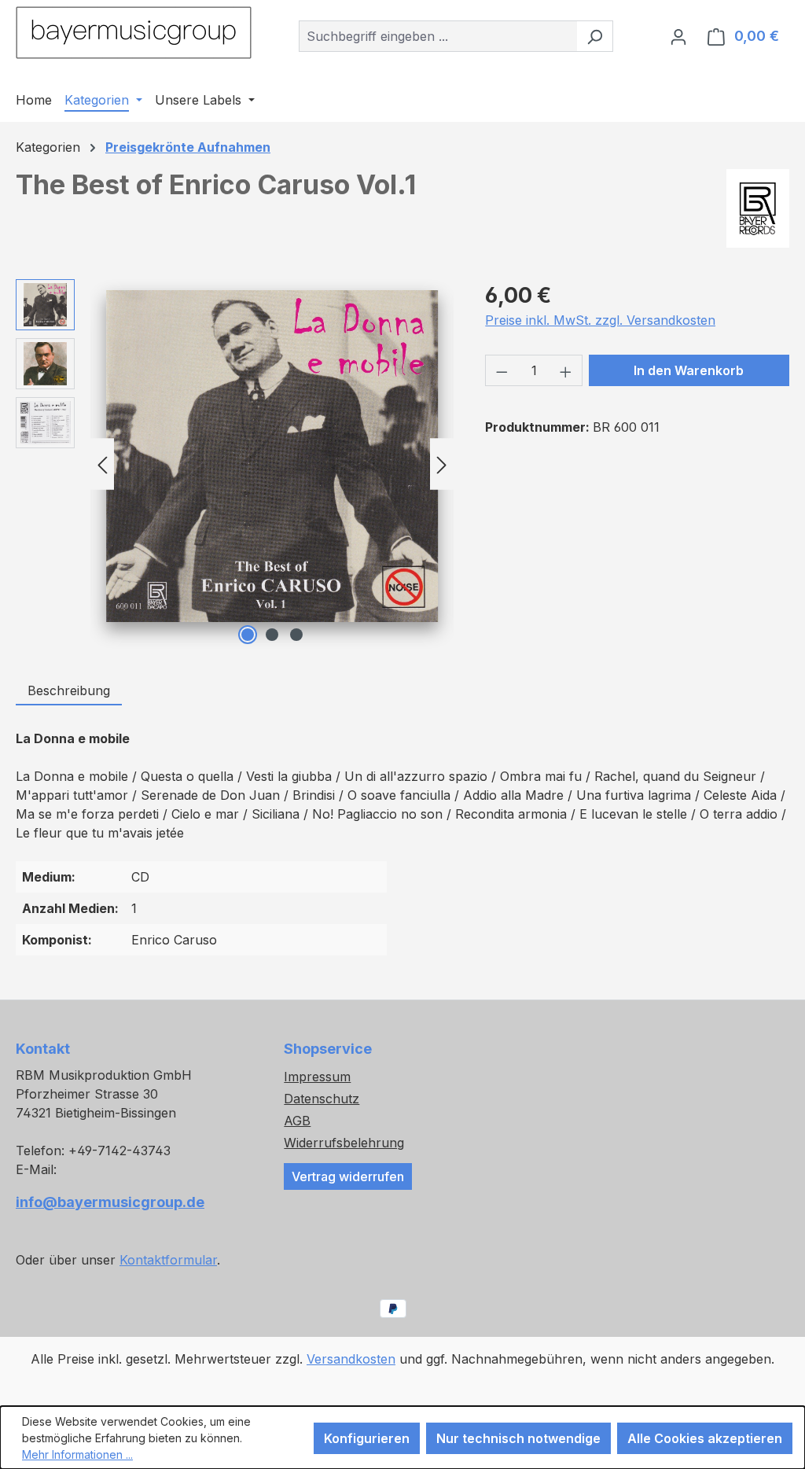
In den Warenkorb (689, 370)
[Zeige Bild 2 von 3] (272, 634)
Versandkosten (351, 1359)
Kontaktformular (168, 1260)
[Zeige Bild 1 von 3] (247, 634)
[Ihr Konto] (678, 36)
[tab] (69, 691)
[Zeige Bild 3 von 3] (296, 634)
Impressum (317, 1076)
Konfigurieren (367, 1438)
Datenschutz (321, 1098)
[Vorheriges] (102, 463)
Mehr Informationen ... (77, 1454)
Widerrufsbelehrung (344, 1143)
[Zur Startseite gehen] (134, 32)
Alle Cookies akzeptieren (704, 1438)
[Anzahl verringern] (501, 370)
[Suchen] (594, 36)
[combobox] (438, 36)
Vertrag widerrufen (348, 1176)
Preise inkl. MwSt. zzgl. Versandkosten (600, 320)
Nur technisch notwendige (518, 1438)
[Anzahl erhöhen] (566, 370)
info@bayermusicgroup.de (110, 1202)
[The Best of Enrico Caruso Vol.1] (272, 456)
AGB (297, 1120)
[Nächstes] (442, 463)
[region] (234, 464)
